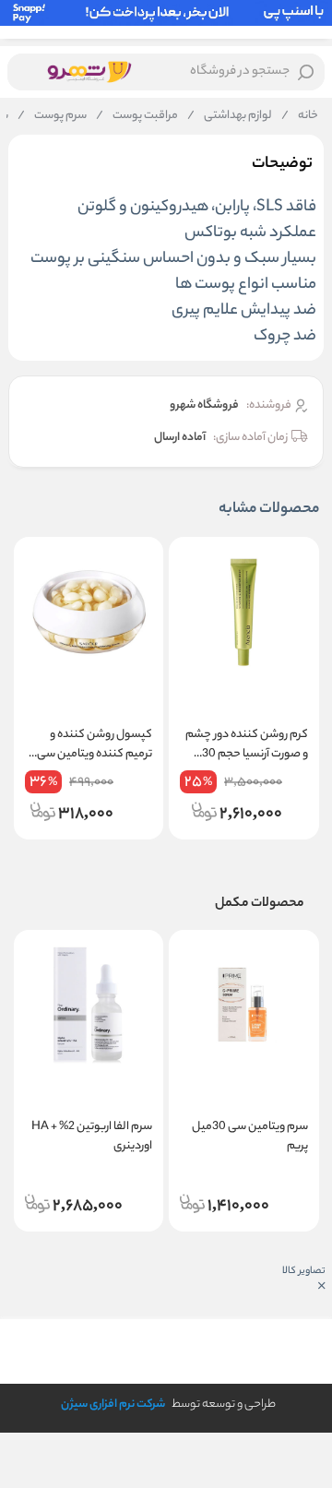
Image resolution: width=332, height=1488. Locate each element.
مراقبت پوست (137, 116)
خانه (299, 116)
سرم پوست (52, 116)
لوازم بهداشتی (229, 116)
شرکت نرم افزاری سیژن (113, 1404)
